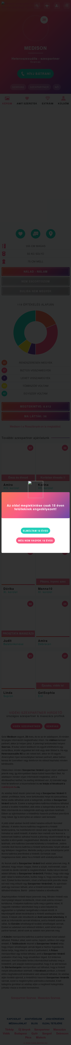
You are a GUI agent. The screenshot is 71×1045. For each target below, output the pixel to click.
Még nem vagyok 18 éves (35, 540)
